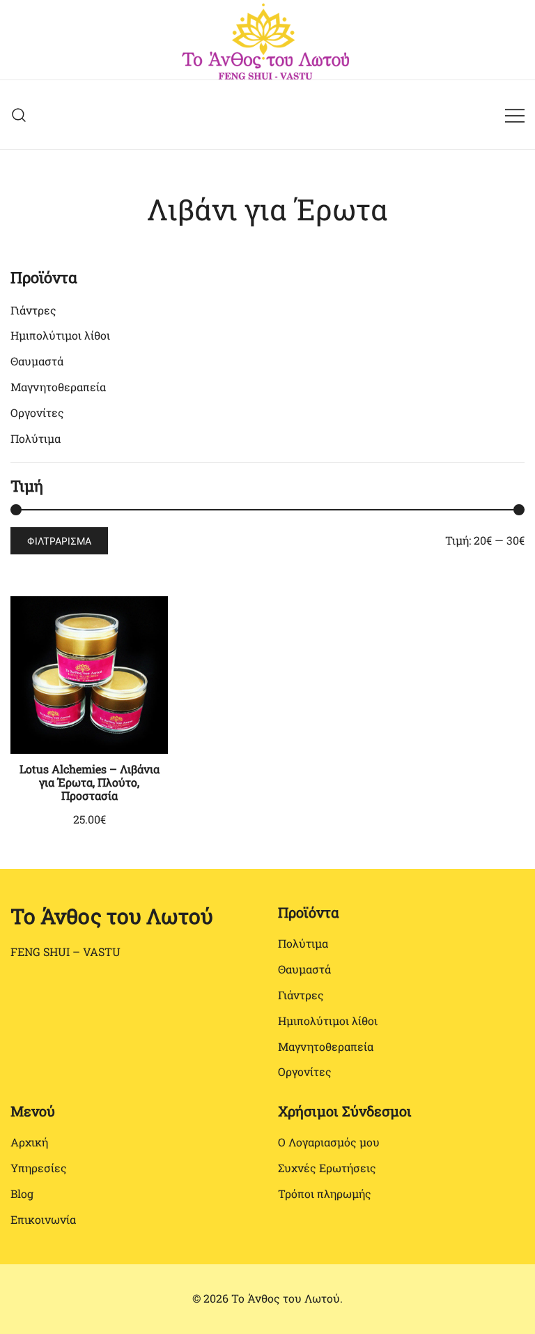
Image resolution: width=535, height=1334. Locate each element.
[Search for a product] (19, 114)
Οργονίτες (37, 412)
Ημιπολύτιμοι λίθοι (60, 335)
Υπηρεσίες (38, 1167)
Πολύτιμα (35, 438)
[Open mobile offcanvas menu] (515, 114)
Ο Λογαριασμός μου (329, 1142)
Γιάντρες (33, 310)
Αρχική (29, 1142)
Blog (21, 1193)
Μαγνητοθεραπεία (58, 386)
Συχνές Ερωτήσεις (327, 1167)
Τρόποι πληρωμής (324, 1193)
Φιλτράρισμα (59, 541)
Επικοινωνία (43, 1219)
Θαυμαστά (36, 361)
